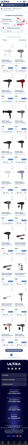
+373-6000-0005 (14, 401)
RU (25, 1)
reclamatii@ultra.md (14, 408)
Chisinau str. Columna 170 (14, 417)
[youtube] (19, 368)
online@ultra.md (14, 391)
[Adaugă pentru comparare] (12, 47)
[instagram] (12, 368)
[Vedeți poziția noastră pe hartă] (21, 1)
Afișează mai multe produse (14, 350)
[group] (14, 22)
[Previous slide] (1, 21)
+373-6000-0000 (14, 393)
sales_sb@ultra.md (14, 399)
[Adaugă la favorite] (12, 45)
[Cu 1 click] (11, 70)
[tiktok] (15, 368)
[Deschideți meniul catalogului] (2, 5)
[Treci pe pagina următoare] (17, 355)
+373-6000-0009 (14, 410)
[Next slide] (26, 21)
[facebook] (8, 368)
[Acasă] (5, 1)
